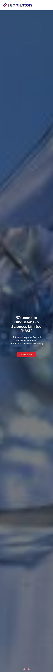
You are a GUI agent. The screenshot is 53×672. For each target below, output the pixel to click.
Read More (26, 355)
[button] (4, 336)
